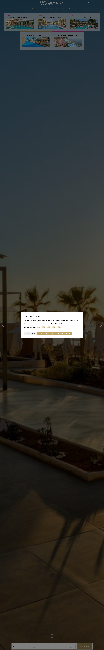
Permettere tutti (64, 333)
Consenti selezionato (46, 333)
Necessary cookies (30, 327)
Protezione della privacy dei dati (70, 324)
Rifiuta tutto (30, 333)
